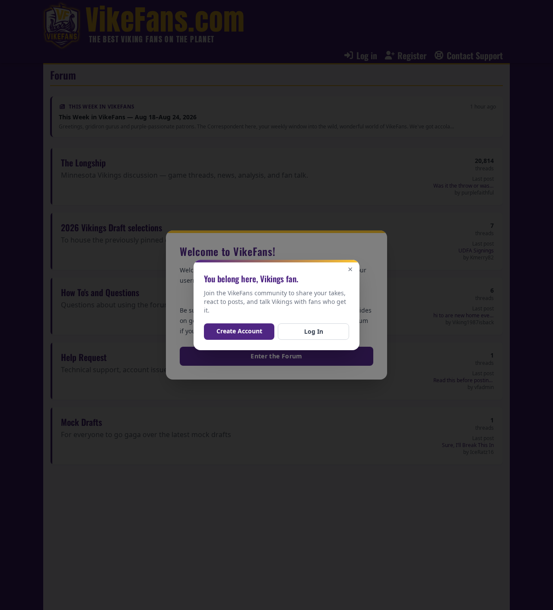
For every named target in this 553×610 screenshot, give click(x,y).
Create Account (239, 331)
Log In (313, 331)
